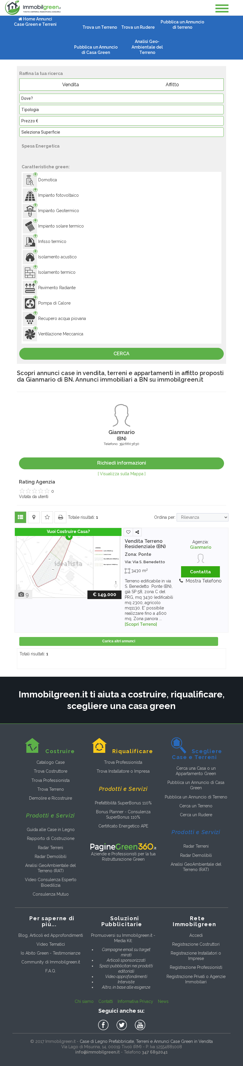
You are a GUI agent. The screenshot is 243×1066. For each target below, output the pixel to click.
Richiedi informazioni (121, 463)
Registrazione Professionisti (196, 967)
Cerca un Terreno (195, 805)
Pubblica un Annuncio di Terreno (196, 797)
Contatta (200, 571)
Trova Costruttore (50, 771)
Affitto (172, 84)
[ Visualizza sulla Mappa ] (122, 473)
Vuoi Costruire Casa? (68, 531)
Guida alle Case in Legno (51, 829)
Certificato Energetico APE (123, 826)
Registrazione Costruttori (196, 944)
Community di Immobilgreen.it (50, 962)
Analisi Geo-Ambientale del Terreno (147, 47)
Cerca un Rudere (196, 814)
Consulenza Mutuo (51, 894)
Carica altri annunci (118, 641)
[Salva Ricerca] (47, 517)
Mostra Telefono (204, 581)
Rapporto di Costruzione (50, 838)
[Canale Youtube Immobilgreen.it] (140, 1025)
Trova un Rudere (138, 27)
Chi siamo (84, 1001)
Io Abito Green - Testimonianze (50, 953)
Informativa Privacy (135, 1001)
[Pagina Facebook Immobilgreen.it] (104, 1025)
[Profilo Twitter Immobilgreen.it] (122, 1025)
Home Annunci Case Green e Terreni (35, 22)
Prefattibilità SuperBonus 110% (123, 803)
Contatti (105, 1001)
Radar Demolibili (50, 856)
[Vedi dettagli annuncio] (68, 563)
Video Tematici (50, 944)
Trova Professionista (50, 780)
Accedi (196, 935)
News (163, 1001)
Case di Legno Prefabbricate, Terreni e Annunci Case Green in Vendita (146, 1041)
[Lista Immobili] (20, 517)
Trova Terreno (50, 789)
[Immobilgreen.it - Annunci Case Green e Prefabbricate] (32, 7)
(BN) (145, 543)
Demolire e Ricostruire (50, 798)
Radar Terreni (50, 847)
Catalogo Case (50, 762)
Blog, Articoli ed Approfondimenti (50, 935)
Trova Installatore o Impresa (123, 771)
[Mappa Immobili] (34, 517)
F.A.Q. (50, 971)
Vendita (70, 84)
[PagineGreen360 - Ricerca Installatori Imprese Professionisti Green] (123, 846)
